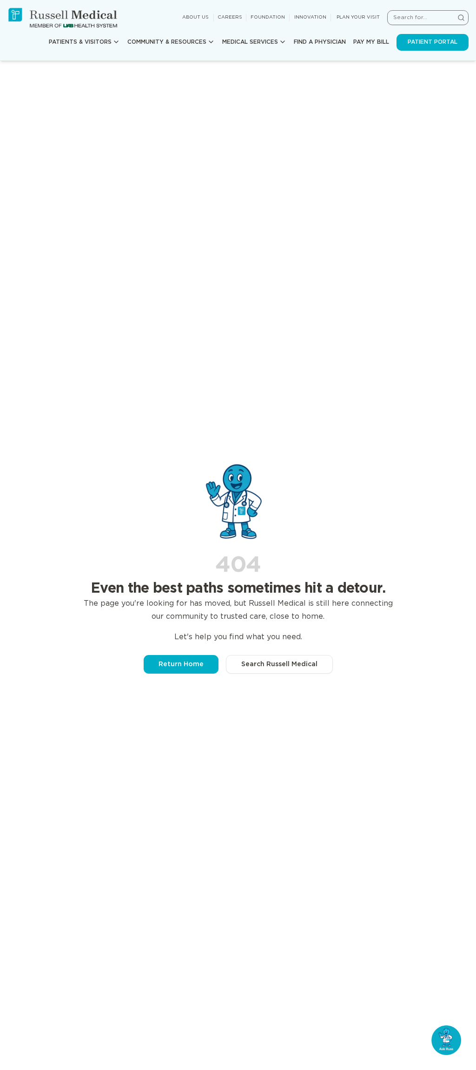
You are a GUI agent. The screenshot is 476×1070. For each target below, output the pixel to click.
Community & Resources (166, 42)
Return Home (181, 664)
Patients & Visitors (80, 42)
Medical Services (250, 42)
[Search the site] (461, 17)
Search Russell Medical (279, 664)
